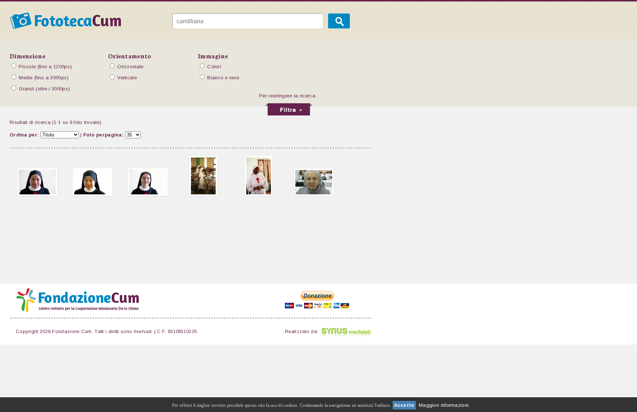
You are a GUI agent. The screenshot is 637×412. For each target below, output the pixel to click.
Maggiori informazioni (444, 405)
